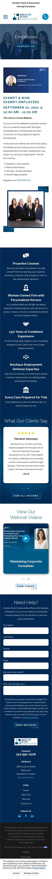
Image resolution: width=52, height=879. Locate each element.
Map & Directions (26, 777)
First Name (8, 625)
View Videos (26, 586)
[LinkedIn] (32, 815)
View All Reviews (26, 496)
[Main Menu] (5, 17)
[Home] (25, 17)
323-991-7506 (26, 754)
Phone (6, 648)
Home (26, 790)
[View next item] (28, 488)
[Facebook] (25, 815)
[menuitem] (26, 852)
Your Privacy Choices (36, 847)
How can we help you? (14, 684)
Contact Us (26, 46)
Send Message (26, 725)
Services (26, 799)
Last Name (8, 637)
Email (5, 660)
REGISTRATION (24, 180)
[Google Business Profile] (19, 815)
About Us (26, 794)
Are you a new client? (13, 672)
